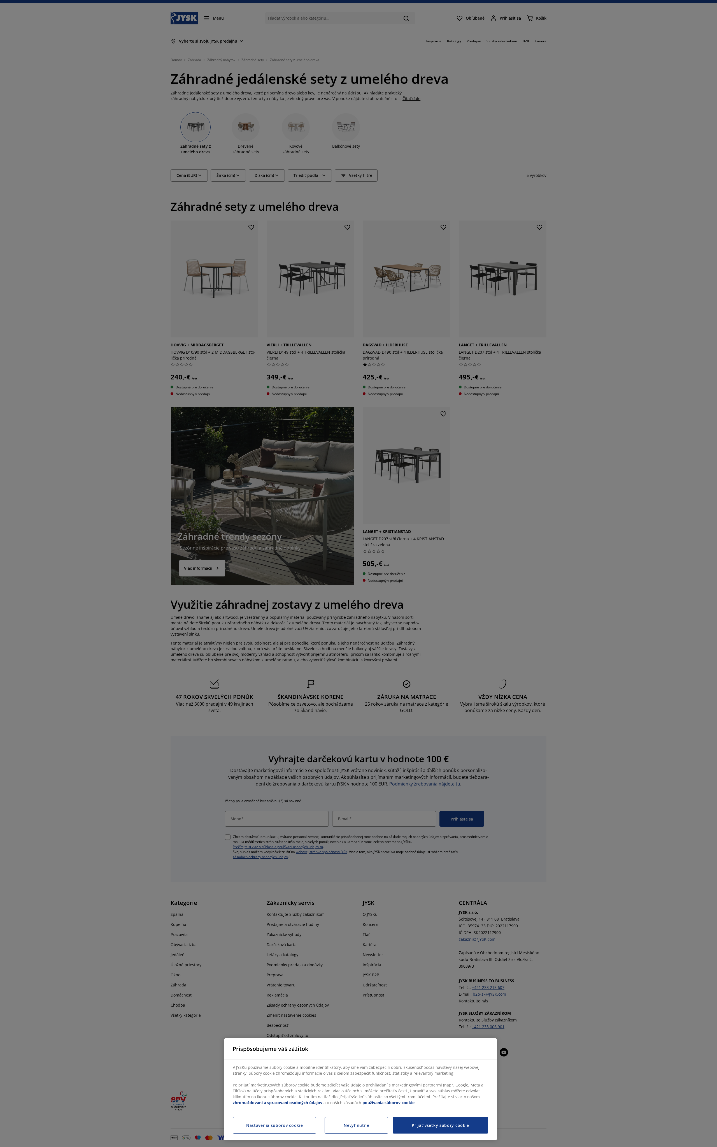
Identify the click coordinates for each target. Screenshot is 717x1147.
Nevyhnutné (356, 1125)
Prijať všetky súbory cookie (440, 1125)
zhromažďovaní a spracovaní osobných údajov (277, 1102)
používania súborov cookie (388, 1102)
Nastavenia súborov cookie (274, 1125)
